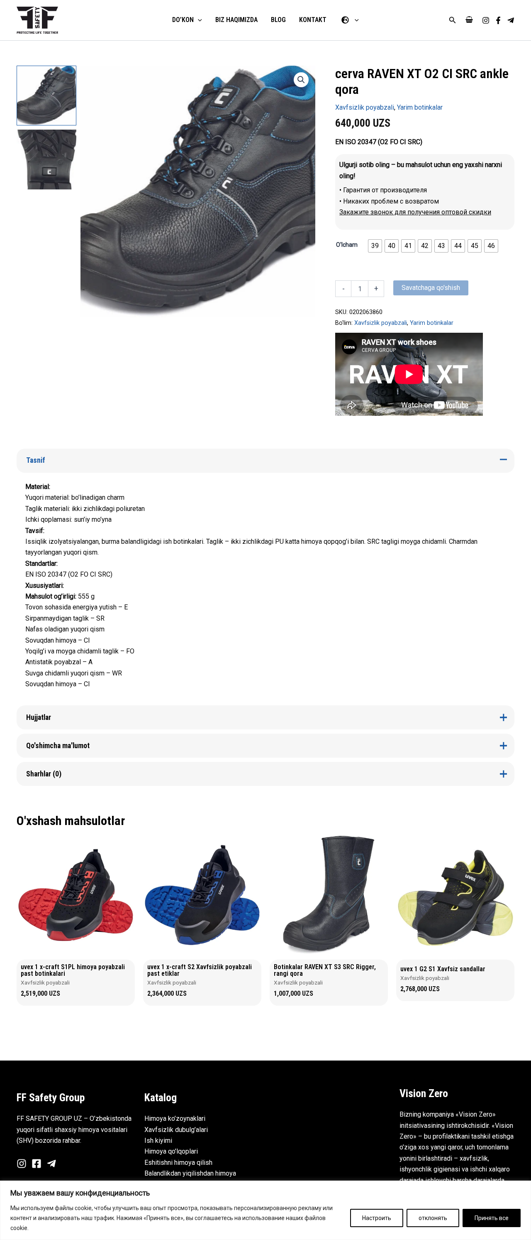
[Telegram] (510, 20)
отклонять (433, 1218)
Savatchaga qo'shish (431, 288)
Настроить (376, 1218)
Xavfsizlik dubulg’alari (176, 1130)
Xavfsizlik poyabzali (364, 107)
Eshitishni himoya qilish (178, 1162)
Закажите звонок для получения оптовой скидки (415, 212)
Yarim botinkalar (420, 107)
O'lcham (347, 244)
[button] (452, 20)
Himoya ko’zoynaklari (174, 1118)
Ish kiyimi (158, 1140)
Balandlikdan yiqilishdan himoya (190, 1173)
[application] (198, 20)
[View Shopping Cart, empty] (469, 20)
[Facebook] (498, 20)
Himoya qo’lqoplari (171, 1151)
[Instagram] (486, 20)
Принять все (492, 1218)
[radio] (375, 246)
